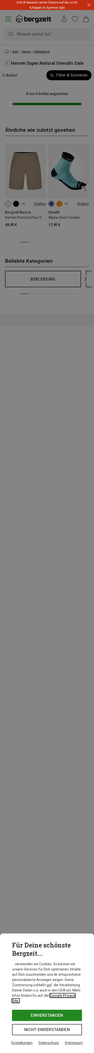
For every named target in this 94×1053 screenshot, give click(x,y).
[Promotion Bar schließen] (89, 5)
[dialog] (47, 993)
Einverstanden (47, 1015)
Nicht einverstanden (47, 1029)
